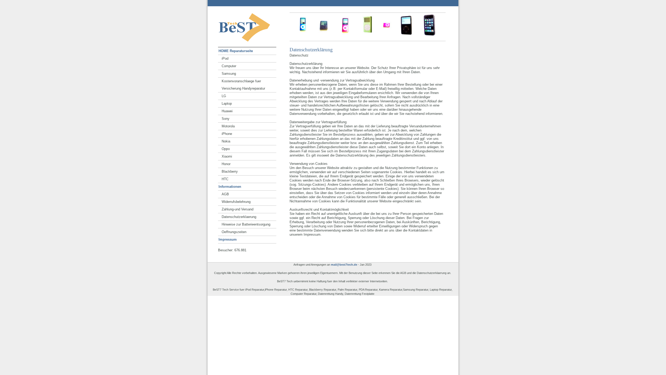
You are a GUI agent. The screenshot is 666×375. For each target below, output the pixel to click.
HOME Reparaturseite (236, 51)
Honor (226, 164)
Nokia (226, 141)
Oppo (226, 149)
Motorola (228, 126)
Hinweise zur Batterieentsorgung (246, 224)
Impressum (228, 239)
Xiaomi (227, 156)
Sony (225, 119)
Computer (229, 66)
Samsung (229, 74)
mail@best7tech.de (344, 264)
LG (224, 96)
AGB (225, 194)
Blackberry (230, 171)
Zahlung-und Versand (237, 209)
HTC (225, 179)
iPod (225, 58)
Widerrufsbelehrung (236, 202)
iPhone (227, 134)
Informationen (230, 187)
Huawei (227, 111)
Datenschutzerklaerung (239, 217)
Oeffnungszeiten (234, 232)
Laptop (227, 103)
